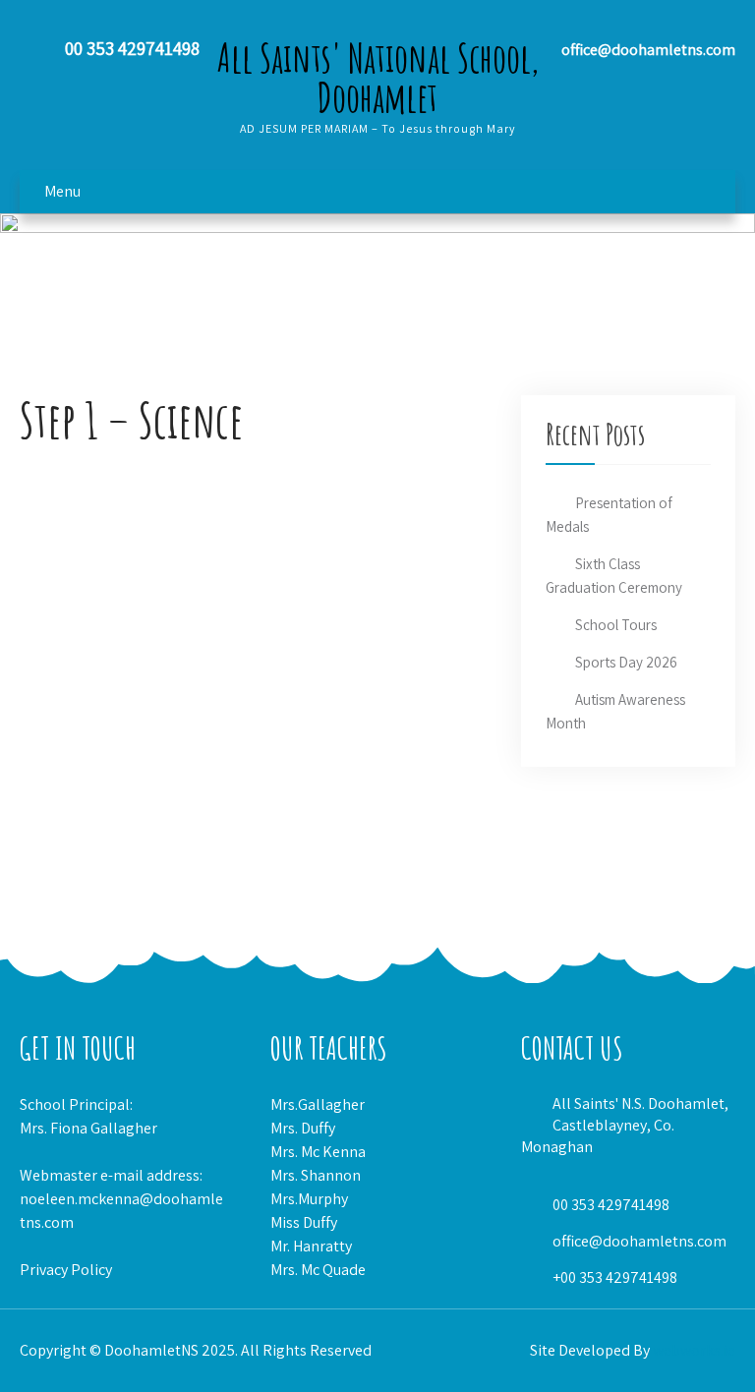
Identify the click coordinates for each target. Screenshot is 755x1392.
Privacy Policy (66, 1269)
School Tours (616, 624)
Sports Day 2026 (626, 662)
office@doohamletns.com (639, 1241)
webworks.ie (694, 1350)
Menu (62, 191)
